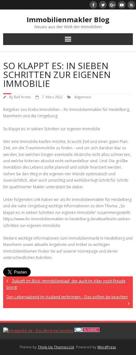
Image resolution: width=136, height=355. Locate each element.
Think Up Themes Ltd (56, 347)
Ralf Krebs (22, 96)
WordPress (106, 347)
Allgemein (82, 96)
